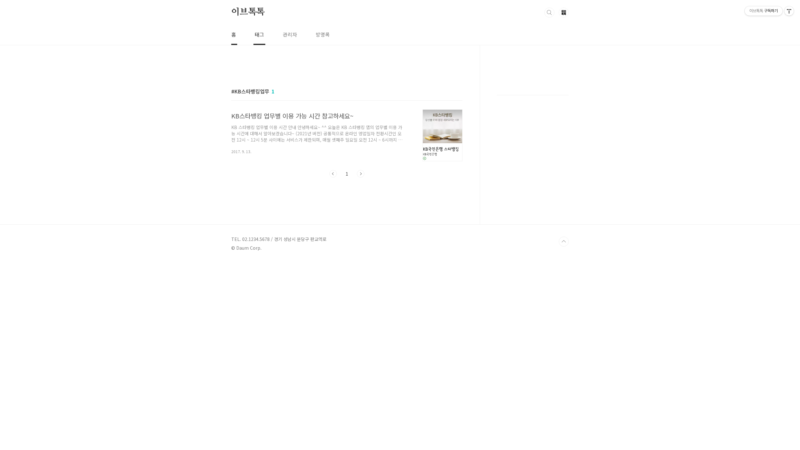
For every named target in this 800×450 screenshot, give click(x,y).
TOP (564, 242)
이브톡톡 (248, 12)
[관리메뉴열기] (789, 11)
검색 (549, 12)
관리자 (290, 34)
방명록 (323, 34)
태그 (259, 34)
